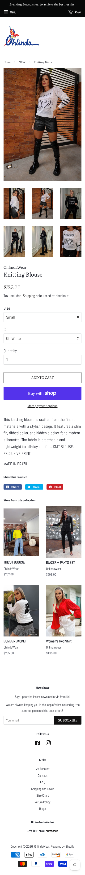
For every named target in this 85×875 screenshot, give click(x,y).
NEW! (22, 62)
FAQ (42, 782)
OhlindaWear (41, 846)
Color (8, 329)
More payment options (43, 406)
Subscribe (67, 720)
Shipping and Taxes (42, 789)
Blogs (42, 809)
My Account (42, 769)
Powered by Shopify (62, 846)
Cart (78, 12)
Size (7, 308)
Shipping (29, 295)
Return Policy (42, 802)
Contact (42, 775)
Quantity (10, 350)
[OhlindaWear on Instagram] (48, 744)
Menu (12, 12)
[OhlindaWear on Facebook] (37, 744)
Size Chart (42, 795)
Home (7, 62)
